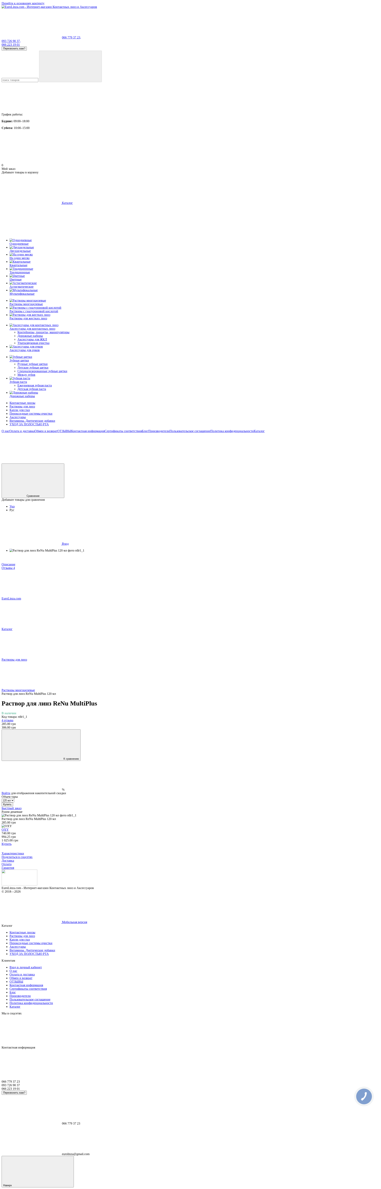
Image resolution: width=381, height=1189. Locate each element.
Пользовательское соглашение (189, 431)
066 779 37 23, (71, 37)
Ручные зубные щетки (32, 364)
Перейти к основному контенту (23, 3)
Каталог (259, 431)
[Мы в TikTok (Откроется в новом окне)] (329, 461)
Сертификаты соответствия (123, 431)
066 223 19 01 (11, 44)
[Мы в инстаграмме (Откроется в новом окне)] (91, 461)
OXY (5, 829)
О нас (5, 431)
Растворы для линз (22, 406)
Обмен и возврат (46, 431)
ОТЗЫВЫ (64, 431)
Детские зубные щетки (32, 367)
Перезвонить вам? (14, 48)
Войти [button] (6, 793)
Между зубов (26, 374)
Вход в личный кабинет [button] (26, 967)
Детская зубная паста (31, 389)
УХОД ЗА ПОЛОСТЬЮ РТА (29, 424)
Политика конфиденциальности (232, 431)
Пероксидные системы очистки (31, 413)
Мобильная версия (74, 922)
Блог (145, 431)
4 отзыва (7, 720)
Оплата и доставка (22, 431)
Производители (158, 431)
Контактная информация (88, 431)
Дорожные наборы (30, 335)
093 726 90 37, (11, 41)
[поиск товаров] (70, 66)
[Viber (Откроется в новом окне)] (210, 461)
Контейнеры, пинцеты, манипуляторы (43, 332)
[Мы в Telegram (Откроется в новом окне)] (150, 461)
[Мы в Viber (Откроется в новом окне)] (269, 461)
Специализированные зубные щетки (42, 371)
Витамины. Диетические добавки (32, 420)
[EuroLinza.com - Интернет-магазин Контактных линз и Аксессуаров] (19, 884)
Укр (12, 506)
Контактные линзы (22, 403)
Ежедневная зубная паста (34, 385)
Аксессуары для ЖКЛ (32, 339)
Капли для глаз (20, 410)
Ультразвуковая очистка (33, 343)
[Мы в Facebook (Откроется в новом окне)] (31, 461)
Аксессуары (18, 417)
